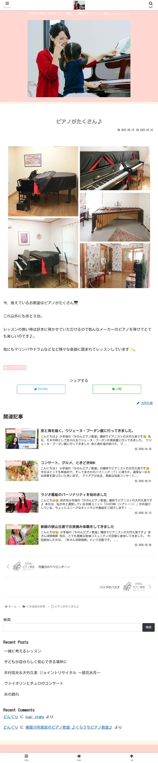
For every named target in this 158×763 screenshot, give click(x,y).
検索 (7, 619)
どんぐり (10, 717)
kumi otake (35, 717)
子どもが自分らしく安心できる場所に (35, 662)
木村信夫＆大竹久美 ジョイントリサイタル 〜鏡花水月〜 (52, 672)
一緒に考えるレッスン (22, 651)
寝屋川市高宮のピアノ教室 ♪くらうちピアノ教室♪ (69, 727)
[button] (146, 492)
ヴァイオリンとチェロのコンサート (33, 683)
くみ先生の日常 (16, 367)
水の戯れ (11, 694)
